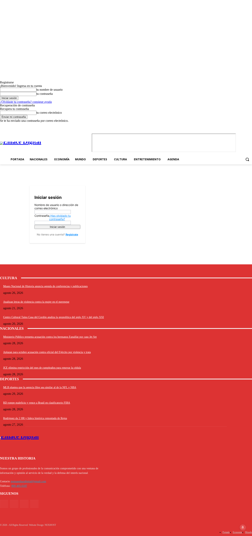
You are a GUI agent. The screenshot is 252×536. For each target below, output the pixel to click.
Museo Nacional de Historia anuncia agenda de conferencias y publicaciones (45, 286)
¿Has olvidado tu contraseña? (60, 217)
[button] (247, 159)
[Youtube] (249, 125)
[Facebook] (233, 125)
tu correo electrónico (49, 112)
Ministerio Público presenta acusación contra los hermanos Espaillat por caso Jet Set (50, 336)
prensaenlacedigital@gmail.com (28, 481)
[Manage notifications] (243, 527)
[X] (244, 125)
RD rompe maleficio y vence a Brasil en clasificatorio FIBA (36, 402)
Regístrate (72, 234)
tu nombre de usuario (49, 89)
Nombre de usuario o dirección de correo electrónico (56, 206)
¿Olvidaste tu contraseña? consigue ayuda (26, 101)
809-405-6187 (19, 485)
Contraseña (52, 217)
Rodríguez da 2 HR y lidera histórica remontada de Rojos (35, 418)
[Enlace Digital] (38, 143)
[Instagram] (239, 125)
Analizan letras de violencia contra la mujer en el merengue (36, 301)
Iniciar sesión (57, 226)
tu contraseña (44, 93)
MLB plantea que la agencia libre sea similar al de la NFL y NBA (39, 387)
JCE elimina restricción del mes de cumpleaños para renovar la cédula (42, 367)
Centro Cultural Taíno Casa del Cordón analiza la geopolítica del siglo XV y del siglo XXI (53, 317)
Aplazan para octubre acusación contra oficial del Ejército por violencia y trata (47, 352)
